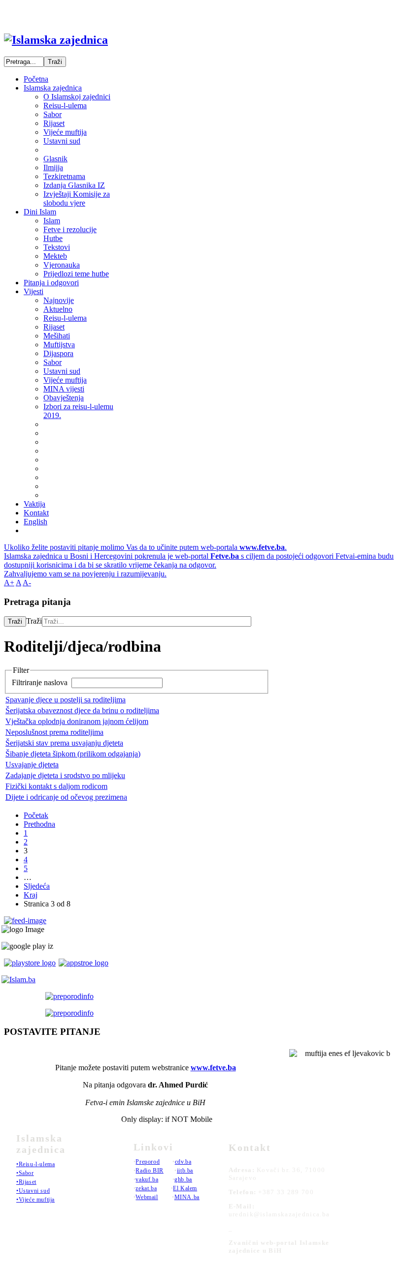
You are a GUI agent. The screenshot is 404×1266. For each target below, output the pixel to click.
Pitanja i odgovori (51, 282)
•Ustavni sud (33, 1190)
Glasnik (55, 158)
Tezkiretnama (64, 176)
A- (27, 582)
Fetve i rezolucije (70, 229)
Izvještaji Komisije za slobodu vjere (76, 198)
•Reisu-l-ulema (35, 1164)
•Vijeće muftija (35, 1199)
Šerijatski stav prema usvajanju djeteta (64, 743)
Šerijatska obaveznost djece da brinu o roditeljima (82, 710)
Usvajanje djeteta (32, 764)
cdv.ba (183, 1161)
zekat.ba (146, 1188)
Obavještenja (63, 397)
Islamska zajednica (53, 88)
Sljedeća (37, 886)
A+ (9, 582)
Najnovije (58, 300)
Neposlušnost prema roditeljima (54, 732)
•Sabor (25, 1173)
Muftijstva (59, 344)
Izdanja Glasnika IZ (74, 185)
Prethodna (39, 824)
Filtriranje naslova (40, 682)
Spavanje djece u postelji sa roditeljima (65, 699)
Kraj (30, 895)
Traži (15, 621)
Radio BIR (149, 1170)
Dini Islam (40, 212)
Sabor (52, 114)
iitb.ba (185, 1170)
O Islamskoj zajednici (76, 96)
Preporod (147, 1161)
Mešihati (56, 336)
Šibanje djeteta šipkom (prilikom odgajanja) (72, 754)
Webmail (146, 1197)
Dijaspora (58, 353)
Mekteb (55, 256)
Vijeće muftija (65, 132)
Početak (36, 815)
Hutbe (53, 238)
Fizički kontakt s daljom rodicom (56, 786)
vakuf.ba (146, 1179)
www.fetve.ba (213, 1067)
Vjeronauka (61, 265)
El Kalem (185, 1188)
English (35, 521)
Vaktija (34, 504)
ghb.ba (183, 1179)
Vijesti (33, 291)
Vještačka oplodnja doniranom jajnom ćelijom (76, 721)
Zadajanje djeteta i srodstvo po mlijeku (65, 775)
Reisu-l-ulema (65, 105)
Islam (51, 220)
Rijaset (54, 123)
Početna (36, 79)
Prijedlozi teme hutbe (76, 274)
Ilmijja (53, 167)
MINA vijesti (63, 389)
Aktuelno (57, 309)
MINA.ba (187, 1197)
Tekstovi (56, 247)
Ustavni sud (61, 141)
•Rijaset (26, 1181)
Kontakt (36, 513)
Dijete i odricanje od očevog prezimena (66, 797)
